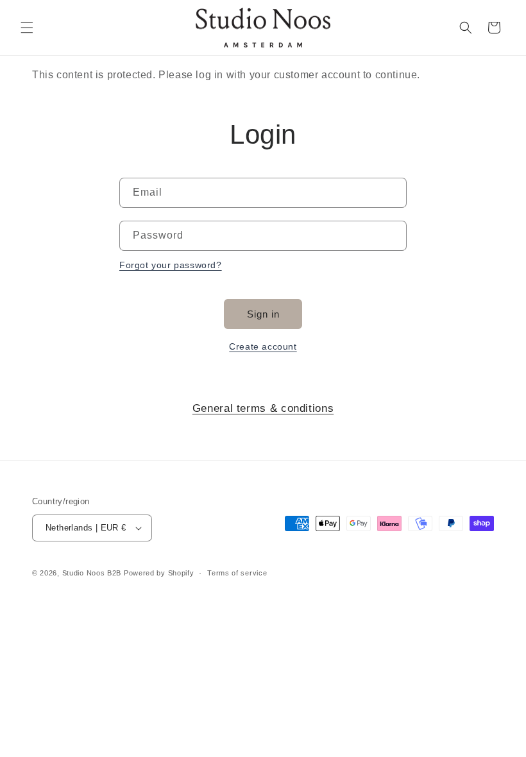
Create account (262, 346)
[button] (27, 27)
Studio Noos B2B (92, 573)
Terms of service (237, 573)
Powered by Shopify (159, 573)
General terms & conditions (263, 408)
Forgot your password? (170, 265)
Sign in (263, 314)
